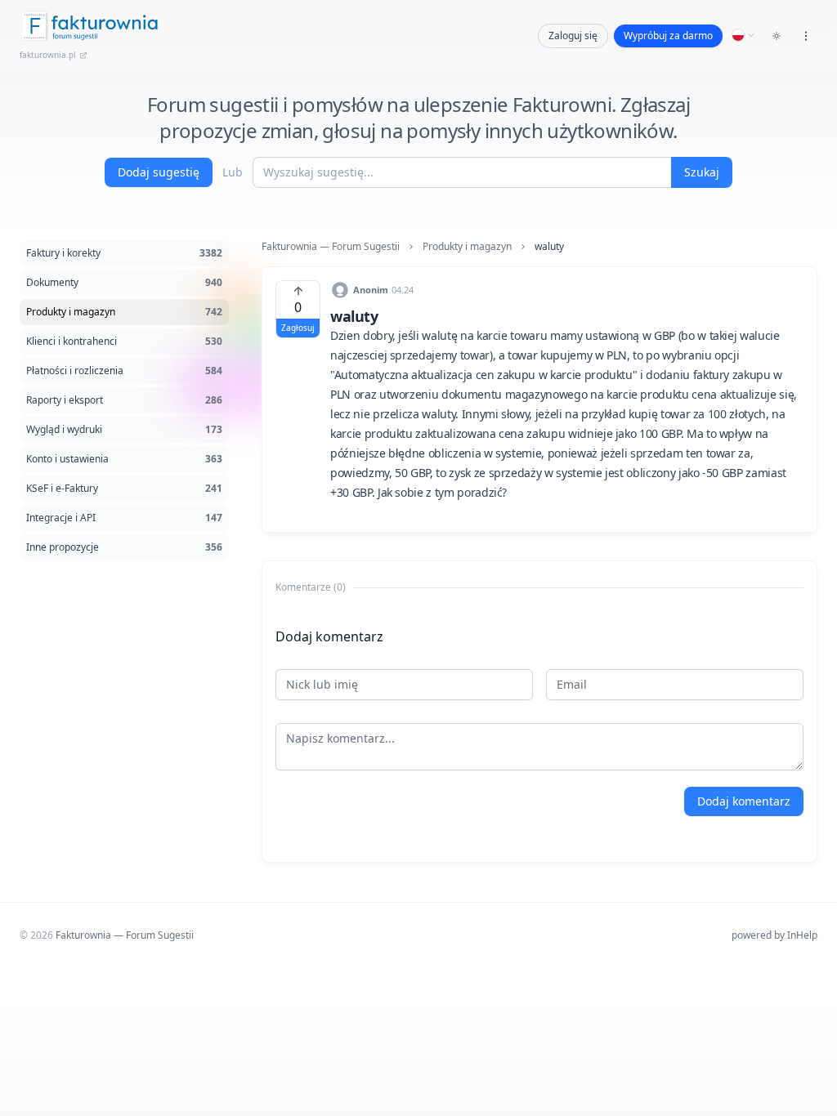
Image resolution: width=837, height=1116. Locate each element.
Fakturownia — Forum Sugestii (331, 246)
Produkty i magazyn (467, 246)
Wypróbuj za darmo (668, 35)
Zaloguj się (573, 35)
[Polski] (744, 35)
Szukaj (701, 172)
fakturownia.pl (48, 54)
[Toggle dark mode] (776, 36)
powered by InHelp (774, 935)
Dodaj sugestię (158, 172)
